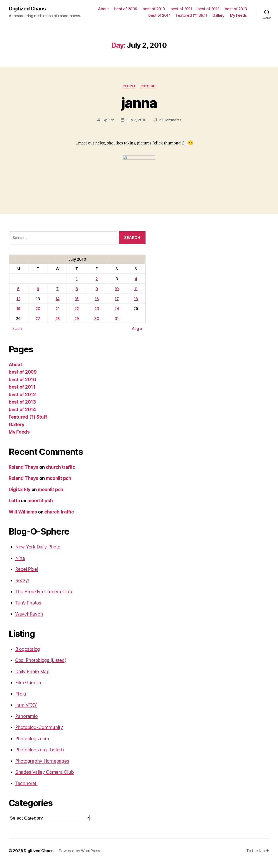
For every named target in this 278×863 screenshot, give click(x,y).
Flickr (20, 694)
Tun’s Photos (28, 603)
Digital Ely (19, 489)
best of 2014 (159, 15)
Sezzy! (22, 580)
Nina (20, 558)
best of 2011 (181, 9)
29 (76, 318)
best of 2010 (154, 9)
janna (139, 102)
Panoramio (26, 716)
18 (136, 299)
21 (57, 308)
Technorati (26, 783)
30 (96, 318)
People (129, 86)
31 (117, 318)
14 (58, 299)
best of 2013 (236, 9)
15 (77, 299)
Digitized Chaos (27, 8)
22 (76, 308)
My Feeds (238, 15)
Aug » (137, 328)
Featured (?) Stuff (191, 15)
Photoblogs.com (32, 738)
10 (117, 289)
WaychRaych (29, 614)
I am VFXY (26, 705)
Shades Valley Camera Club (44, 772)
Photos (148, 86)
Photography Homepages (42, 761)
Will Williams (23, 512)
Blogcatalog (27, 649)
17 (117, 299)
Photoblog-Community (39, 727)
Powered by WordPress (79, 850)
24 (116, 308)
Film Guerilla (28, 682)
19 (18, 308)
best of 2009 (125, 9)
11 (135, 289)
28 (57, 318)
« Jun (17, 328)
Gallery (218, 15)
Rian (111, 120)
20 (38, 308)
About (103, 9)
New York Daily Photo (37, 547)
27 (38, 318)
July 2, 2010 (136, 120)
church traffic (60, 467)
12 (18, 299)
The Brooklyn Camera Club (43, 591)
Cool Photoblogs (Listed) (40, 660)
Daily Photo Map (32, 671)
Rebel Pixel (26, 569)
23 (96, 308)
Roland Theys (23, 467)
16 (97, 299)
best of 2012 (208, 9)
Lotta (14, 500)
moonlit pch (58, 478)
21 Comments (170, 120)
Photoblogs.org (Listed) (39, 749)
